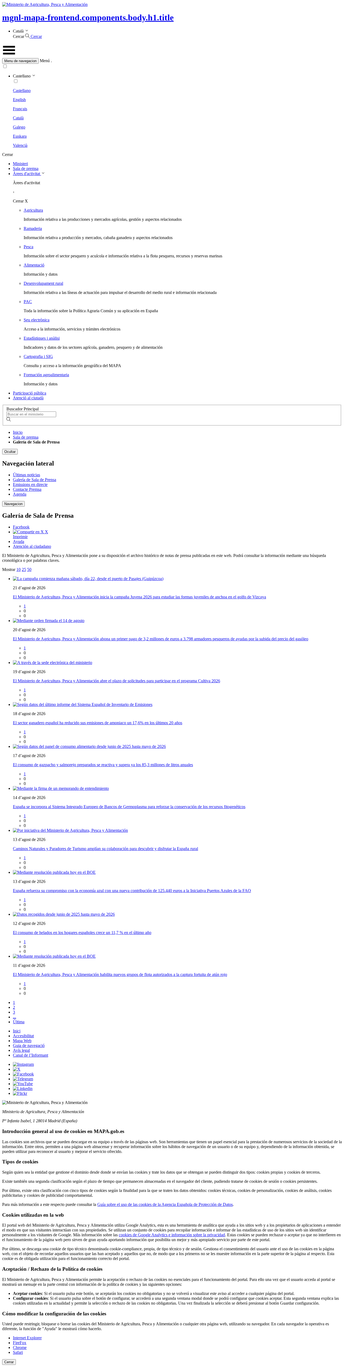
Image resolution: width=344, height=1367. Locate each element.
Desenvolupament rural (43, 283)
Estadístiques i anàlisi (42, 338)
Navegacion (13, 504)
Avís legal (21, 1050)
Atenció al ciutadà (28, 398)
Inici (16, 1031)
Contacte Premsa (27, 489)
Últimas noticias (26, 475)
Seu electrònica (36, 320)
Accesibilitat (23, 1036)
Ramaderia (33, 228)
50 (29, 569)
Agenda (19, 494)
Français (20, 108)
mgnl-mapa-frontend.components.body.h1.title (88, 17)
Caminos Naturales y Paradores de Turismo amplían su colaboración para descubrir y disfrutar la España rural (105, 848)
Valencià (20, 145)
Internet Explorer (27, 1338)
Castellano (22, 90)
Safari (18, 1352)
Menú (45, 60)
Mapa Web (22, 1040)
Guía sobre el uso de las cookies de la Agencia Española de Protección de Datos (165, 1204)
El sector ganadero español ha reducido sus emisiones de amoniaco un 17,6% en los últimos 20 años (97, 722)
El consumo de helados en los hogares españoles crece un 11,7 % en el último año (82, 932)
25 (24, 569)
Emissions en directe (30, 484)
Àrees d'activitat (27, 173)
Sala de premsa (25, 168)
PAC (28, 301)
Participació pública (29, 393)
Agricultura (33, 210)
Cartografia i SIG (38, 356)
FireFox (19, 1342)
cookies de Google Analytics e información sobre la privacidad (172, 1235)
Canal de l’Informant (30, 1055)
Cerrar (9, 1362)
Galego (19, 127)
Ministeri (20, 163)
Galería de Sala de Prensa (34, 479)
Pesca (28, 246)
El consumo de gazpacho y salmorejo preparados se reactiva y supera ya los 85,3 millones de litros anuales (103, 764)
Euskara (20, 136)
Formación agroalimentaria (46, 374)
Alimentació (34, 265)
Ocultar (10, 452)
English (19, 99)
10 (18, 569)
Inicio (18, 432)
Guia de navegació (29, 1045)
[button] (172, 61)
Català (18, 118)
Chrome (20, 1347)
